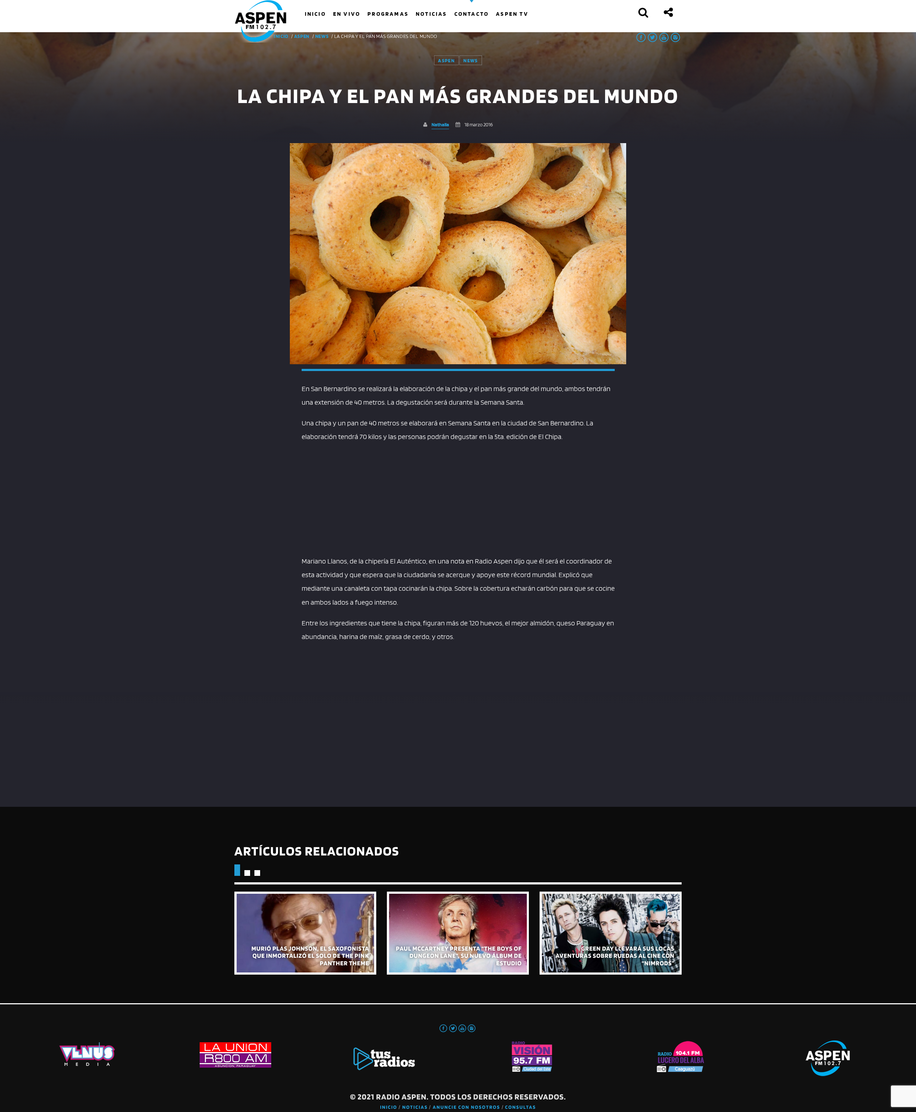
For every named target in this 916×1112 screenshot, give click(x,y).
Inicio (388, 1107)
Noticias (415, 1107)
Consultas (520, 1107)
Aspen (302, 36)
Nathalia (440, 124)
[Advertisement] (458, 497)
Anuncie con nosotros (466, 1107)
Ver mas (305, 933)
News (322, 36)
